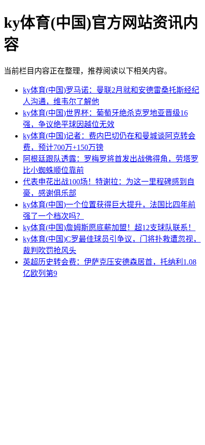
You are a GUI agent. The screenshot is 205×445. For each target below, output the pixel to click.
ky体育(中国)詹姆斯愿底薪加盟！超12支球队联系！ (109, 227)
